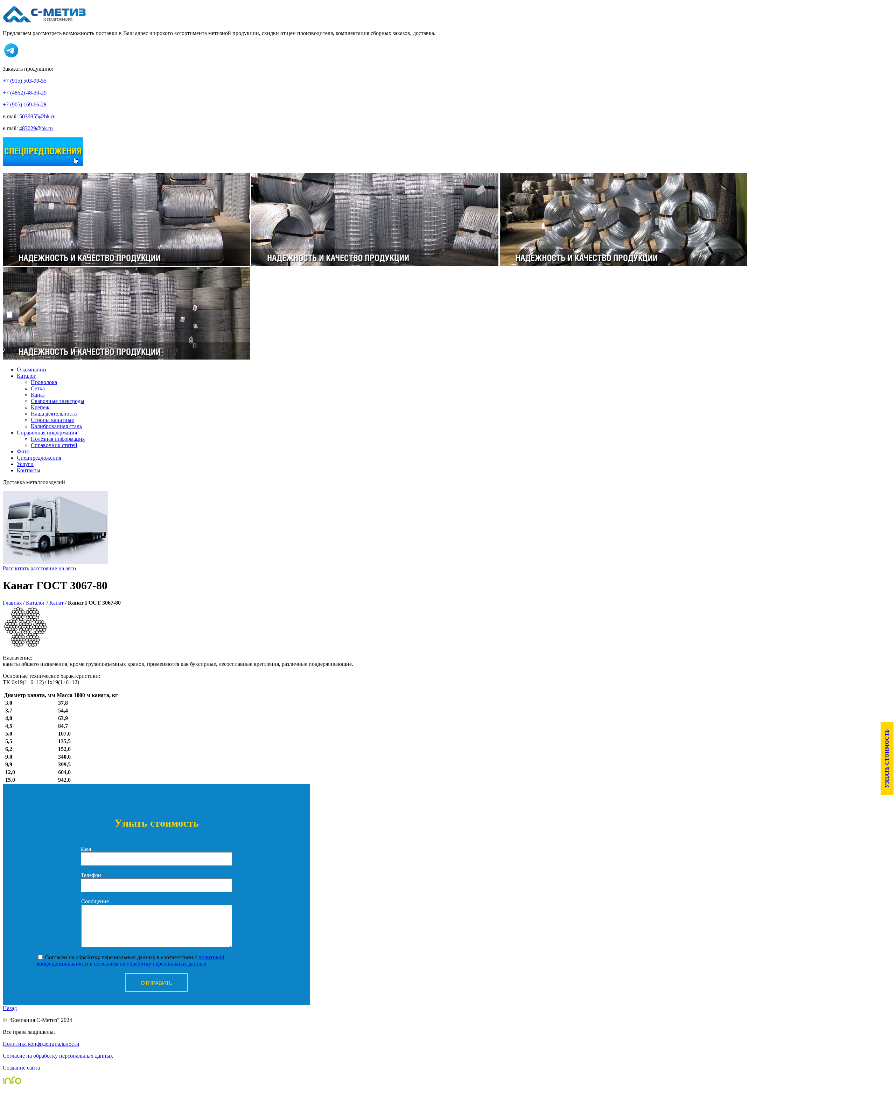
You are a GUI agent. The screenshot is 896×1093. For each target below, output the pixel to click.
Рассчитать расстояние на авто (39, 568)
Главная (12, 603)
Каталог (26, 376)
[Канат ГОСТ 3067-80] (25, 646)
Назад (10, 1008)
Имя (86, 849)
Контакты (28, 470)
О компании (31, 370)
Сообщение (95, 901)
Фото (23, 451)
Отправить (157, 983)
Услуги (25, 464)
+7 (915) (25, 81)
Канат (56, 603)
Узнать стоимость (887, 758)
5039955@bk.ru (37, 116)
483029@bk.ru (36, 128)
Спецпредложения (39, 458)
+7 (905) (25, 104)
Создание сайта (21, 1068)
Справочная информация (47, 433)
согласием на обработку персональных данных (150, 964)
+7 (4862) (25, 93)
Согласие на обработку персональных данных (58, 1056)
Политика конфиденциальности (41, 1044)
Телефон (91, 875)
